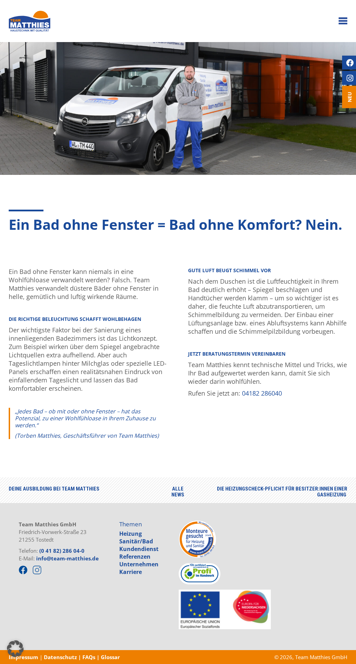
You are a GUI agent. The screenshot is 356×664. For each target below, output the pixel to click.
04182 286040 (262, 393)
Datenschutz (59, 657)
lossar (112, 657)
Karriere (130, 572)
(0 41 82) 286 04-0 (61, 550)
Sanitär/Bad (136, 541)
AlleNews (177, 492)
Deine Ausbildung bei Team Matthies (54, 489)
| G (101, 657)
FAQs (89, 657)
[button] (15, 648)
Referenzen (135, 556)
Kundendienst (139, 549)
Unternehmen (139, 564)
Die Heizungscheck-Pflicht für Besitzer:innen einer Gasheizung (282, 492)
